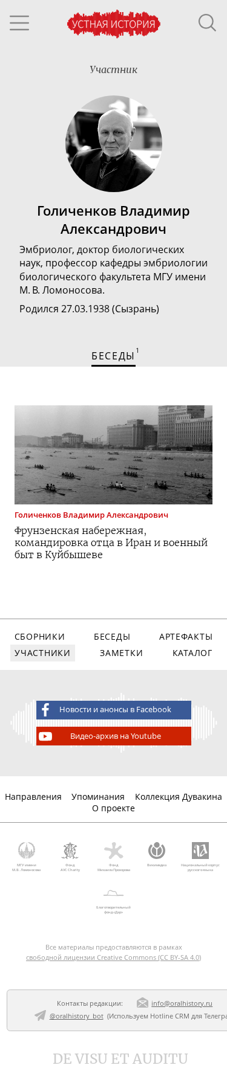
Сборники (40, 636)
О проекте (113, 808)
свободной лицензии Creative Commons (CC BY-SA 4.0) (113, 957)
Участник (113, 69)
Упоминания (98, 796)
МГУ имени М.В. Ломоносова (26, 867)
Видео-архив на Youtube (115, 736)
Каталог (192, 652)
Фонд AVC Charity (70, 867)
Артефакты (185, 636)
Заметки (121, 652)
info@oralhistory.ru (181, 1003)
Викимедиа (156, 865)
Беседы (112, 636)
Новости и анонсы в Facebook (115, 709)
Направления (33, 796)
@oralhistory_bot (77, 1015)
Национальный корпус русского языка (200, 867)
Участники (42, 652)
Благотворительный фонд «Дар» (113, 910)
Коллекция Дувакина (178, 796)
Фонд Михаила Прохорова (113, 867)
